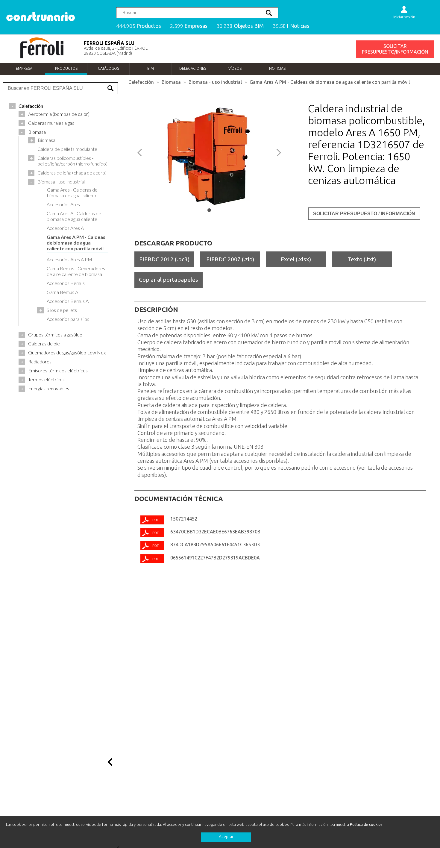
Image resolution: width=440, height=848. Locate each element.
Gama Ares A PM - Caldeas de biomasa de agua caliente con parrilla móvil (330, 82)
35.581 (291, 26)
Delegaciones (192, 68)
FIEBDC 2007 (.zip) (230, 259)
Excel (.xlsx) (296, 259)
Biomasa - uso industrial (215, 82)
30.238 (240, 26)
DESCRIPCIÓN (156, 309)
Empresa (24, 68)
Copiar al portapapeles (168, 279)
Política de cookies (366, 824)
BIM (150, 68)
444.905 (138, 26)
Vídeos (235, 68)
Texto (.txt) (362, 259)
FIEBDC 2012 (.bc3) (164, 259)
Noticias (277, 68)
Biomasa (171, 82)
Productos (66, 68)
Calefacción (141, 82)
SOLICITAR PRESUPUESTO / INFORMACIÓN (364, 213)
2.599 (188, 26)
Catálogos (108, 68)
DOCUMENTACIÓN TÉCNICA (178, 498)
